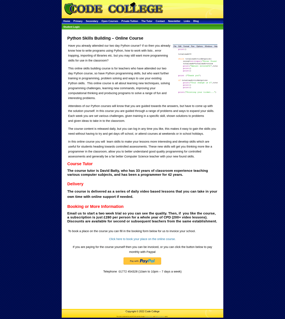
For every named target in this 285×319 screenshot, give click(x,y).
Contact (160, 21)
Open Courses (109, 21)
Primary (77, 21)
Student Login (71, 26)
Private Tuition (129, 21)
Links (187, 21)
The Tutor (146, 21)
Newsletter (174, 21)
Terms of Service (159, 316)
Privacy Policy (149, 316)
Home (66, 21)
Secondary (92, 21)
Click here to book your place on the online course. (142, 239)
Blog (196, 21)
